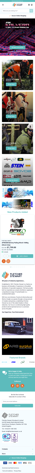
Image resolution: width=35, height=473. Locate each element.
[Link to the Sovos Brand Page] (17, 193)
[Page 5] (18, 267)
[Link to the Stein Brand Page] (17, 204)
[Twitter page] (22, 386)
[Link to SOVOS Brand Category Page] (4, 362)
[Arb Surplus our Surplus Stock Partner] (17, 346)
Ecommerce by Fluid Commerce (10, 468)
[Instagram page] (17, 386)
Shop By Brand (13, 180)
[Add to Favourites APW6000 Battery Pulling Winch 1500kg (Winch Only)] (4, 261)
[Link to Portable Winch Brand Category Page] (22, 362)
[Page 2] (17, 51)
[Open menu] (3, 5)
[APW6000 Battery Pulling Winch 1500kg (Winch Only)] (17, 226)
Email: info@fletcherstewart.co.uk (12, 431)
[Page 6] (20, 267)
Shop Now (11, 84)
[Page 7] (22, 267)
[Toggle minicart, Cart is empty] (31, 4)
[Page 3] (25, 51)
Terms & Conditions (7, 471)
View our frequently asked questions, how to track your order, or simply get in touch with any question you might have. (20, 375)
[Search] (31, 11)
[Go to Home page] (17, 5)
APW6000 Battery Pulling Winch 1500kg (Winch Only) (15, 244)
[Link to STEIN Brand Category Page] (13, 362)
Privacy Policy (17, 471)
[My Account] (29, 4)
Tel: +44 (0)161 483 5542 (9, 429)
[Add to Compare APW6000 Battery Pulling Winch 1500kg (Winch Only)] (8, 261)
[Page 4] (16, 267)
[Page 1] (10, 51)
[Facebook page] (13, 386)
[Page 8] (24, 267)
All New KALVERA (17, 47)
